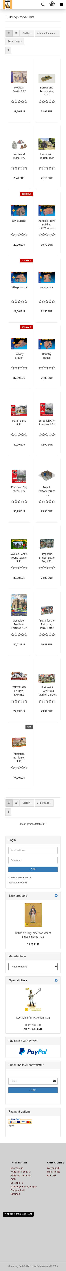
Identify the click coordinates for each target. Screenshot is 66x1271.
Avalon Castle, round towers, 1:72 (19, 557)
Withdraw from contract (18, 1214)
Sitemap (15, 1194)
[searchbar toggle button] (43, 4)
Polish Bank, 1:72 (19, 422)
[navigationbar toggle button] (61, 4)
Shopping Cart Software (20, 1266)
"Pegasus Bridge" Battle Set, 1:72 (46, 557)
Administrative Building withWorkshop (46, 224)
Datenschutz (18, 1190)
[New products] (56, 896)
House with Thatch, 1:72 (47, 156)
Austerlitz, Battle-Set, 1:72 (19, 757)
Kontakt (51, 1175)
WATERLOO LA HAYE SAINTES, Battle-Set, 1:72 (19, 691)
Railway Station (19, 356)
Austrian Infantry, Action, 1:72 (33, 1017)
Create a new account (19, 877)
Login (33, 869)
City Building (19, 220)
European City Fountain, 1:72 (46, 422)
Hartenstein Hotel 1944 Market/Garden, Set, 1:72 (47, 691)
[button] (9, 33)
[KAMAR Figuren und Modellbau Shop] (6, 4)
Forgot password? (17, 882)
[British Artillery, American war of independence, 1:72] (33, 915)
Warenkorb (53, 1168)
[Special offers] (56, 980)
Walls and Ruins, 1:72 (19, 156)
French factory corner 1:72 (47, 491)
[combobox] (27, 33)
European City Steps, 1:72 (19, 489)
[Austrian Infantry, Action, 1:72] (33, 999)
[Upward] (55, 1265)
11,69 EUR (33, 944)
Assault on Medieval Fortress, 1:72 (19, 624)
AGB (13, 1179)
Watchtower (47, 287)
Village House (19, 287)
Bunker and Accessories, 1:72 (47, 91)
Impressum (17, 1168)
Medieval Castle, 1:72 (19, 89)
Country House (46, 356)
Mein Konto (53, 1171)
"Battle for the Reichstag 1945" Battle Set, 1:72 (46, 624)
